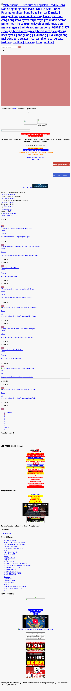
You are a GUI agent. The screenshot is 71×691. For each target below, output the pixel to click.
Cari (19, 47)
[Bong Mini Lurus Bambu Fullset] (12, 350)
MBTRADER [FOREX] (10, 575)
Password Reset (9, 583)
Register (7, 584)
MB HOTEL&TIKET (10, 562)
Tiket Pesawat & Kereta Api (13, 588)
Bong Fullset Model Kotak (9, 276)
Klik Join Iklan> (27, 187)
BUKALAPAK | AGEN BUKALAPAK (15, 542)
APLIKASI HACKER (10, 541)
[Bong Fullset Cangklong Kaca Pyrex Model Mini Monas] (19, 307)
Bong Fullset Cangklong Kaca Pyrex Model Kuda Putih (18, 398)
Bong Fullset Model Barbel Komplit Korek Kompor (17, 337)
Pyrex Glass (44, 150)
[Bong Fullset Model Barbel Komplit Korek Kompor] (18, 329)
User (5, 590)
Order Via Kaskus (9, 581)
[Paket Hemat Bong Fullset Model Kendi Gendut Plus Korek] (20, 247)
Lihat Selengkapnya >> (8, 194)
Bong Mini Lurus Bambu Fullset (11, 358)
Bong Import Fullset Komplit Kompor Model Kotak (17, 377)
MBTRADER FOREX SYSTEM (13, 573)
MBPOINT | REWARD (11, 569)
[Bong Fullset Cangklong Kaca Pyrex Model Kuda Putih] (19, 389)
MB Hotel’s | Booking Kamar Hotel (15, 563)
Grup (5, 550)
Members (7, 577)
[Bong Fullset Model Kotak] (10, 268)
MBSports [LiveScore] (11, 571)
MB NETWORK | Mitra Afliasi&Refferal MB (18, 565)
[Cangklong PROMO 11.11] (9, 214)
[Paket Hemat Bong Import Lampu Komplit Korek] (17, 289)
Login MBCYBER (9, 558)
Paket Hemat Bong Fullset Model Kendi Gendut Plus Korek (19, 255)
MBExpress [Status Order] (12, 567)
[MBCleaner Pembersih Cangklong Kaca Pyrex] (16, 228)
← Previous (8, 412)
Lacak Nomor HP (9, 554)
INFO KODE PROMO (10, 552)
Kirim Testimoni (6, 533)
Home (15, 109)
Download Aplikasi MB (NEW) (13, 548)
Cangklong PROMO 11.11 (9, 215)
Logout (6, 560)
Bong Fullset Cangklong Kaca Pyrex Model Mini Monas (18, 316)
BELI (2, 226)
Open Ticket (8, 579)
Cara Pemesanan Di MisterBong (14, 544)
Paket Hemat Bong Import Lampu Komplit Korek (16, 297)
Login (6, 556)
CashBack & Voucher (11, 546)
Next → (6, 427)
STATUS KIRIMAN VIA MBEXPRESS (15, 586)
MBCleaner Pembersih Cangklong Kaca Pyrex (15, 237)
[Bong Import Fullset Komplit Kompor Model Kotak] (18, 368)
